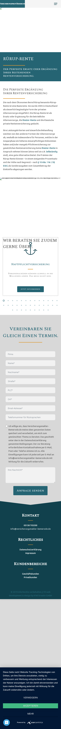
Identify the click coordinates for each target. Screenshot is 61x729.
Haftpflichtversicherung (30, 264)
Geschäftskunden (30, 574)
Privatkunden (30, 577)
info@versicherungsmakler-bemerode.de (30, 529)
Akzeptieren (30, 705)
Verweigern (30, 697)
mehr (30, 713)
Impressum (30, 553)
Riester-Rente (29, 120)
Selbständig (51, 151)
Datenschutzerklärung (30, 549)
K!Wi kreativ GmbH (43, 595)
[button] (55, 3)
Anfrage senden (30, 490)
